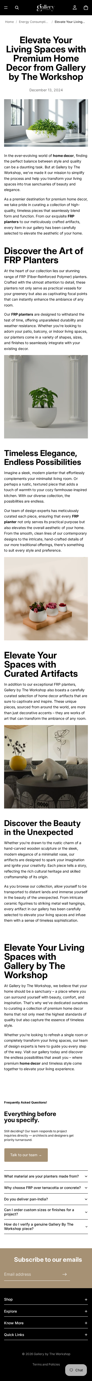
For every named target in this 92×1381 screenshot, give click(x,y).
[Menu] (6, 7)
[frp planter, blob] (46, 598)
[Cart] (85, 7)
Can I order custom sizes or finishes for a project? (39, 1212)
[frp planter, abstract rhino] (46, 767)
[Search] (16, 7)
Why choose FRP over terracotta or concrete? (42, 1187)
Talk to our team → (26, 1155)
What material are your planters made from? (41, 1176)
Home (9, 22)
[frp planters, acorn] (46, 396)
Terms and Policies (46, 1364)
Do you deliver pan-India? (26, 1199)
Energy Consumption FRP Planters (34, 22)
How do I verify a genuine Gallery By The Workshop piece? (38, 1226)
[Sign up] (64, 1274)
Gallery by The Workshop (52, 1354)
